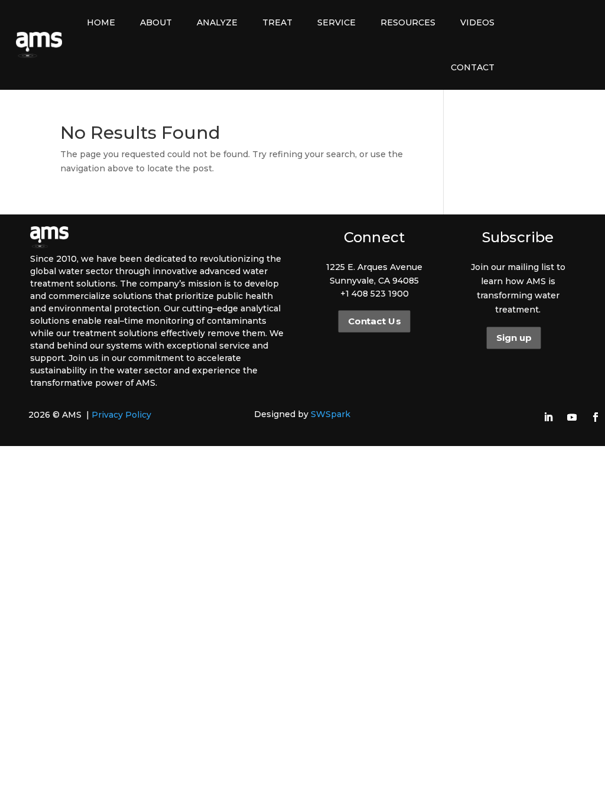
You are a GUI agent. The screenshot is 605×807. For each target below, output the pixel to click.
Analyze (217, 22)
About (156, 22)
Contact (473, 67)
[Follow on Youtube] (571, 417)
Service (336, 22)
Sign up (513, 338)
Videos (477, 22)
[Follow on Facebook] (595, 417)
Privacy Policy (121, 414)
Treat (277, 22)
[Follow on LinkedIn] (548, 417)
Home (101, 22)
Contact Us (374, 321)
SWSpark (330, 414)
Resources (407, 22)
